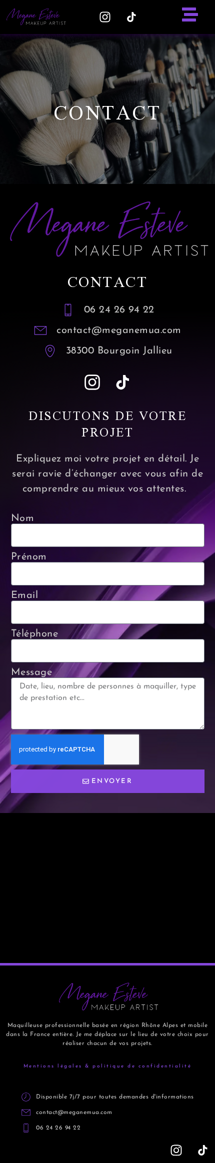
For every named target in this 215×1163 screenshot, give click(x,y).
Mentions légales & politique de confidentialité (108, 1066)
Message (31, 673)
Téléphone (34, 634)
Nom (22, 519)
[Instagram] (105, 17)
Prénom (29, 557)
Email (24, 595)
